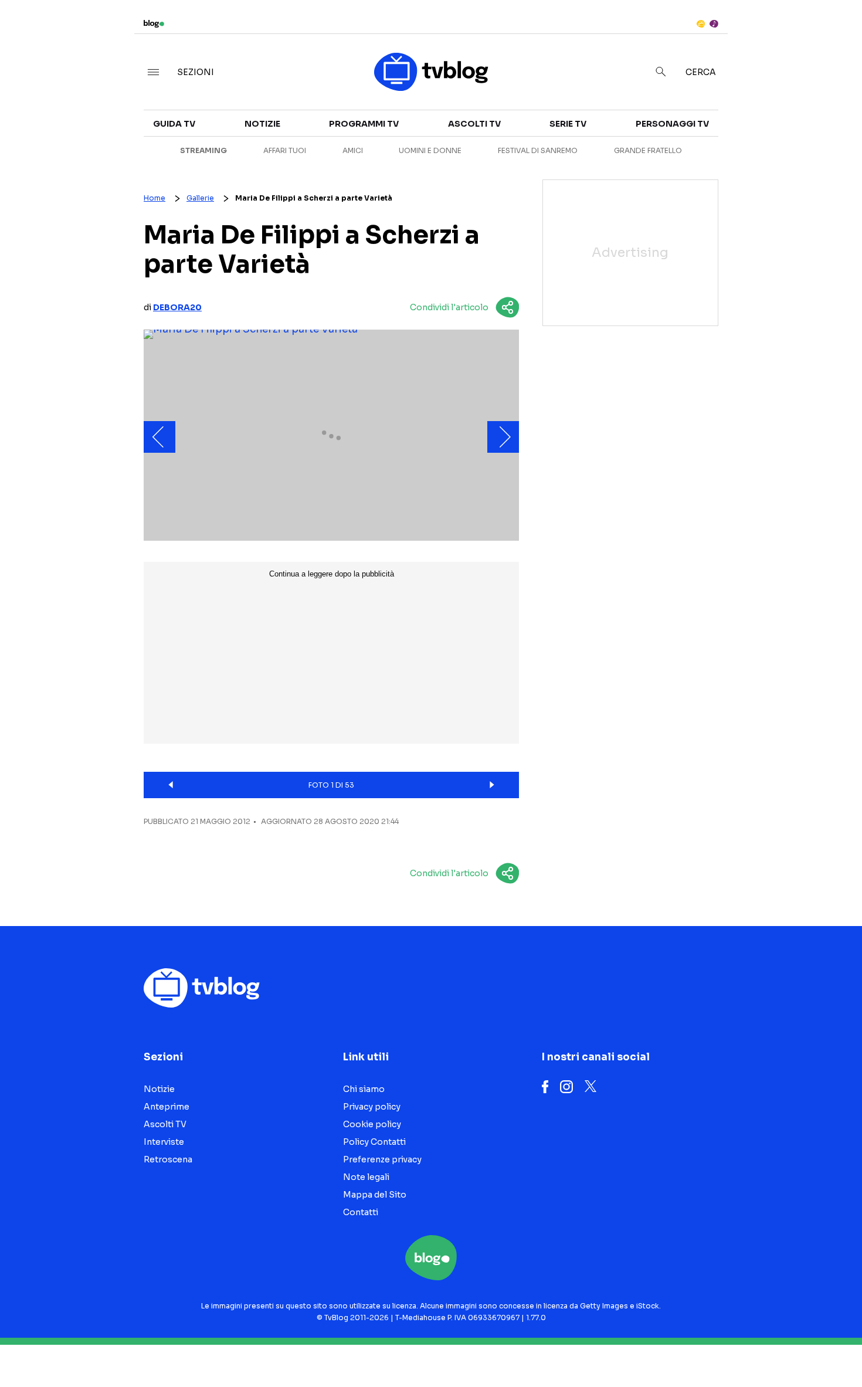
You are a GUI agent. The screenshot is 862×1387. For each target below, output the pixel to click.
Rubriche (747, 136)
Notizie (262, 123)
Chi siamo (364, 1089)
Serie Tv (567, 123)
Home (154, 198)
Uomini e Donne (430, 150)
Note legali (366, 1177)
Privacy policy (372, 1106)
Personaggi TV (672, 123)
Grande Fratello (648, 150)
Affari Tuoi (284, 150)
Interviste (750, 115)
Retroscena (168, 1159)
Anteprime (166, 1106)
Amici (352, 150)
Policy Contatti (374, 1142)
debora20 (177, 307)
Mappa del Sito (374, 1194)
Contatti (360, 1212)
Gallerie (200, 198)
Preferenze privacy (382, 1159)
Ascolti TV (474, 123)
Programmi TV (364, 123)
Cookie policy (372, 1124)
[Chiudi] (834, 33)
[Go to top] (741, 1348)
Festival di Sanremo (538, 150)
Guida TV (174, 123)
